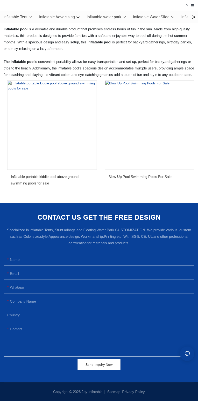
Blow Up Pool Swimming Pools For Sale (139, 177)
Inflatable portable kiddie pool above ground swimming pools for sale (44, 180)
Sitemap (113, 392)
